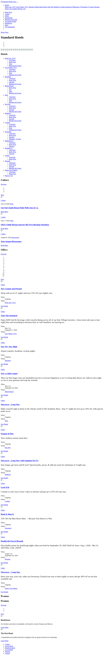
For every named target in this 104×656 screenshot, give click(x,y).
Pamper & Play (7, 434)
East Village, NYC (22, 7)
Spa (10, 89)
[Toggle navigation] (17, 2)
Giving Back (9, 646)
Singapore (68, 7)
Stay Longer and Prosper (11, 289)
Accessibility (9, 650)
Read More (4, 212)
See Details (4, 306)
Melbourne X (76, 7)
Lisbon (91, 7)
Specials (11, 82)
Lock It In (5, 487)
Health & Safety (10, 648)
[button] (3, 184)
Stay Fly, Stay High (9, 347)
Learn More (4, 627)
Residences (8, 23)
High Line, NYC (10, 7)
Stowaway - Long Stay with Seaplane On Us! (19, 460)
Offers (7, 16)
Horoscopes (15, 237)
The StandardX (10, 27)
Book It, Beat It (7, 514)
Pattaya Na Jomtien (11, 9)
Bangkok (32, 7)
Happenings (9, 18)
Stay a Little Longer (9, 373)
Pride (11, 204)
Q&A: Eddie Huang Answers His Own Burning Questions (25, 225)
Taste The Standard (9, 316)
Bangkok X (85, 7)
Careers (7, 644)
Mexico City (22, 9)
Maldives (57, 7)
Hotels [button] (7, 5)
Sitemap (7, 651)
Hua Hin (50, 7)
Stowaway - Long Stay (10, 404)
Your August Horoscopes (11, 241)
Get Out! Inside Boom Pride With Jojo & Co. (19, 208)
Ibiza (45, 7)
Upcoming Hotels (10, 21)
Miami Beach (39, 7)
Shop (6, 25)
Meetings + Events (15, 139)
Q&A (12, 221)
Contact (7, 653)
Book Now (8, 12)
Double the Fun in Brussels (12, 541)
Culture (7, 14)
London (62, 7)
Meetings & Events (11, 19)
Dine (10, 64)
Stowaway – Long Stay (10, 572)
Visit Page (12, 60)
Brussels (97, 7)
